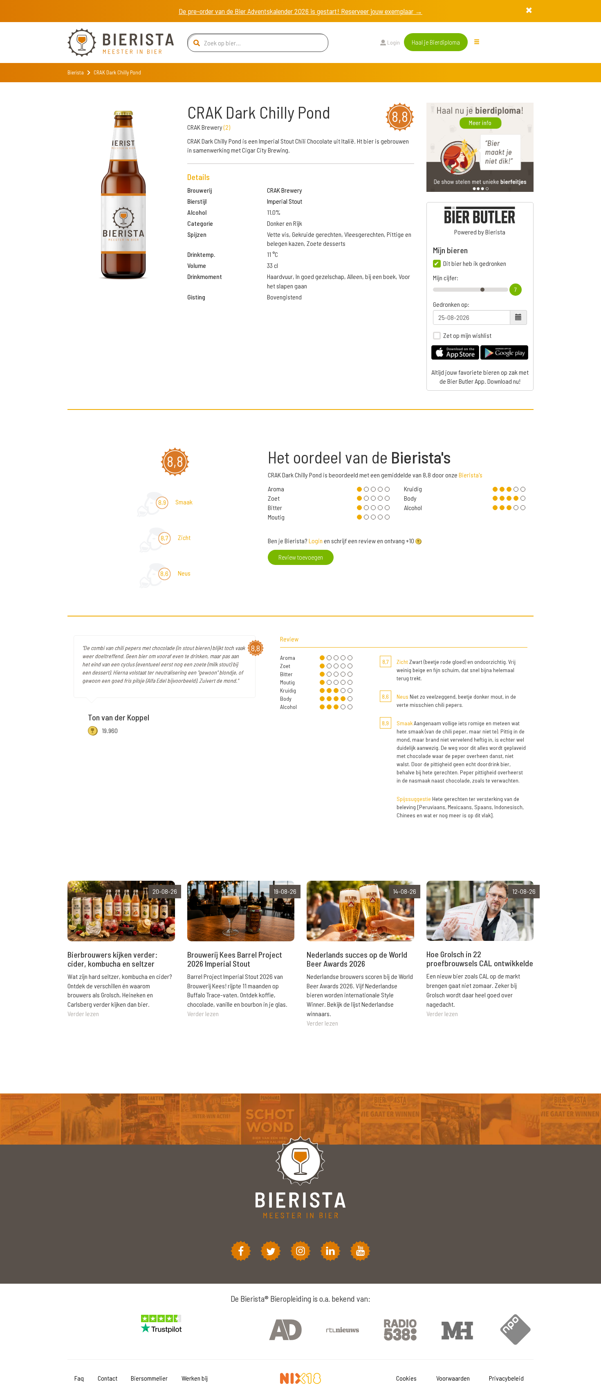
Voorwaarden (453, 1378)
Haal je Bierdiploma (436, 42)
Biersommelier (149, 1378)
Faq (79, 1378)
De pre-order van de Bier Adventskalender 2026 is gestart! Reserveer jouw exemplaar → (300, 11)
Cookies (406, 1378)
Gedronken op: (451, 304)
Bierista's (470, 475)
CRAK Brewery (284, 190)
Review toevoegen (300, 557)
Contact (107, 1378)
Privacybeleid (506, 1378)
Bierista (75, 72)
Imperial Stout (284, 201)
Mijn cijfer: (445, 277)
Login (393, 42)
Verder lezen (83, 1013)
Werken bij (195, 1378)
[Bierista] (114, 42)
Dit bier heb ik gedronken (474, 263)
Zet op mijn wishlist (467, 335)
